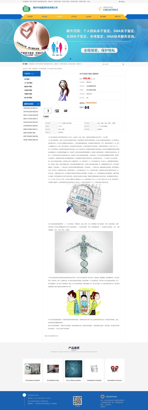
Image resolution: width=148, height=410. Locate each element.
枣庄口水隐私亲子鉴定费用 (53, 380)
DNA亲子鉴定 (42, 68)
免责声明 (42, 403)
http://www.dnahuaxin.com (51, 336)
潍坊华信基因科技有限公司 (34, 401)
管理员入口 (49, 403)
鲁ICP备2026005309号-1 (45, 398)
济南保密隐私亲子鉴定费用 (73, 380)
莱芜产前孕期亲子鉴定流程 (30, 136)
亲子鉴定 (27, 79)
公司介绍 (74, 16)
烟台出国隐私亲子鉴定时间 (94, 380)
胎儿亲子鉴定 (28, 97)
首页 (30, 68)
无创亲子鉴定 (28, 90)
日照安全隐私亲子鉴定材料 (114, 380)
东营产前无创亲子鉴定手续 (30, 111)
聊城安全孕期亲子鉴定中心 (30, 129)
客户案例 (103, 16)
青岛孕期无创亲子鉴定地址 (30, 125)
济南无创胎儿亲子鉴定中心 (30, 108)
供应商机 (44, 16)
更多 (38, 104)
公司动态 (88, 16)
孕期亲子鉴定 (28, 94)
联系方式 (118, 16)
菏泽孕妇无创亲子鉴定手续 (30, 122)
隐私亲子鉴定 (28, 86)
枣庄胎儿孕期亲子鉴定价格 (30, 139)
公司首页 (30, 16)
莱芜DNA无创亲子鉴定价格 (30, 115)
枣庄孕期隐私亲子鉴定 (32, 380)
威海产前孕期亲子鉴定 (29, 132)
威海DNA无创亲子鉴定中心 (30, 118)
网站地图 (54, 403)
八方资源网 (37, 403)
